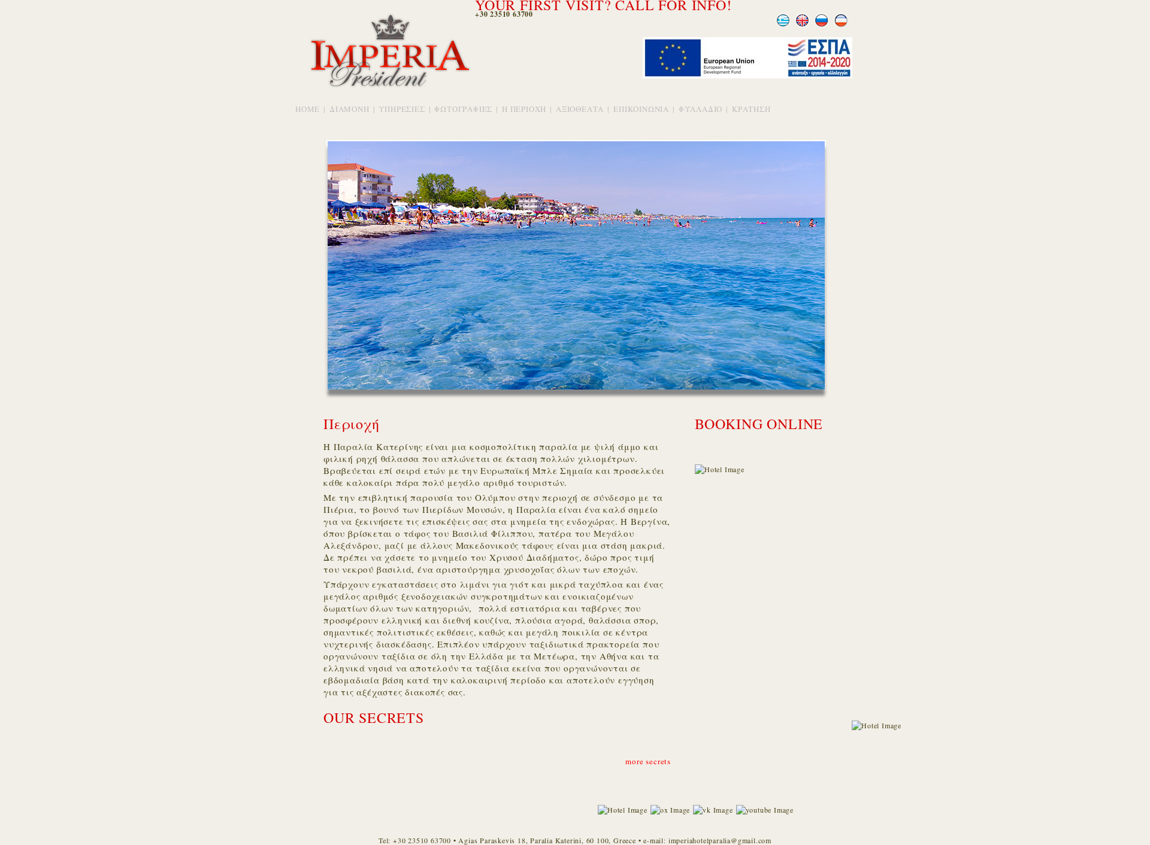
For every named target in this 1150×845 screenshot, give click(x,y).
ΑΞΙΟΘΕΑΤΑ (580, 109)
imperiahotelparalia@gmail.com (719, 840)
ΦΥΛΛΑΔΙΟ (700, 109)
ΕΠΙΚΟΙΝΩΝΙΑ (641, 109)
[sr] (841, 26)
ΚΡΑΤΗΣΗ (751, 109)
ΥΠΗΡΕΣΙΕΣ (402, 109)
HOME (307, 109)
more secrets (648, 761)
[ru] (821, 26)
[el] (783, 26)
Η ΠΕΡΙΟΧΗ (524, 109)
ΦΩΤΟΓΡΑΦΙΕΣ (463, 109)
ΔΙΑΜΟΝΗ (349, 109)
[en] (802, 26)
